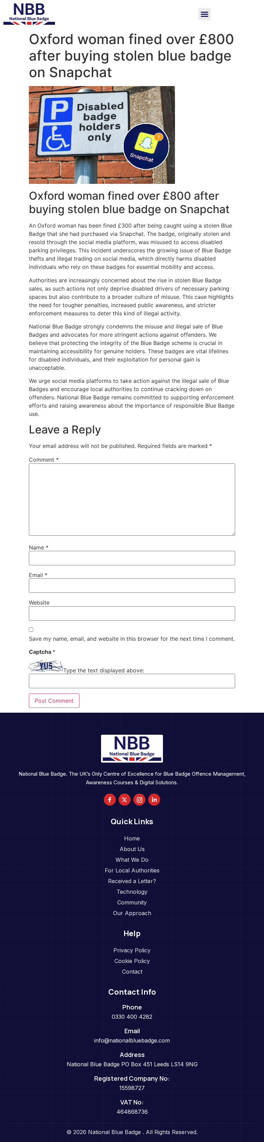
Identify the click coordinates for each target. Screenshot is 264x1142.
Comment (44, 459)
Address (132, 1054)
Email (38, 575)
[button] (204, 14)
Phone (132, 1007)
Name (38, 547)
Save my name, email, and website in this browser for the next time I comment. (132, 638)
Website (39, 602)
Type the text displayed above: (103, 670)
